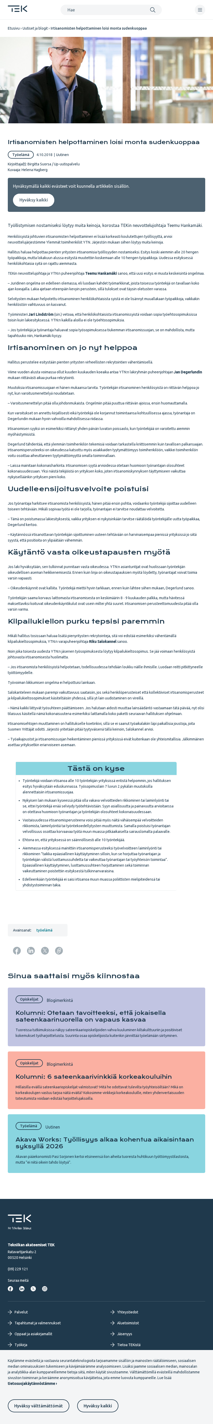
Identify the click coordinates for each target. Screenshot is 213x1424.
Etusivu (14, 28)
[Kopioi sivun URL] (59, 951)
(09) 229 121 (18, 1269)
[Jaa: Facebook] (17, 951)
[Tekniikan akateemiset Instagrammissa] (44, 1288)
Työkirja (21, 1345)
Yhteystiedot (127, 1312)
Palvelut (21, 1312)
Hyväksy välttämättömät (38, 1405)
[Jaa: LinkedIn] (31, 951)
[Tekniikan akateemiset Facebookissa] (10, 1288)
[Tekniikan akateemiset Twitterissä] (33, 1288)
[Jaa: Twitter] (45, 951)
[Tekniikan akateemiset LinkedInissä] (21, 1288)
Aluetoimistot (128, 1323)
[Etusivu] (17, 10)
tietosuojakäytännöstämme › (32, 1383)
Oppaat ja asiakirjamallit (33, 1334)
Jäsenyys (124, 1334)
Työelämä (20, 155)
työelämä (44, 930)
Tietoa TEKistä (129, 1345)
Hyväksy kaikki (98, 1405)
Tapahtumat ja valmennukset (38, 1323)
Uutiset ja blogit (35, 28)
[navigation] (200, 10)
